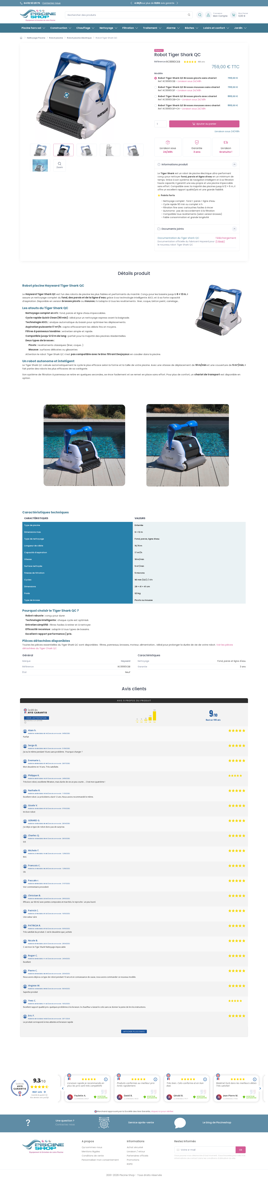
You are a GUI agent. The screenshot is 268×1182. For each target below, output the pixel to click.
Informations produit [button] (174, 164)
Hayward (125, 661)
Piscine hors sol (31, 28)
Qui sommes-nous (92, 1147)
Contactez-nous (51, 3)
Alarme (171, 28)
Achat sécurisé (135, 1147)
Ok (240, 1149)
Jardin (238, 28)
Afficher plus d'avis (134, 1031)
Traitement (150, 28)
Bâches (189, 28)
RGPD (130, 1164)
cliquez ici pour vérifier (162, 1111)
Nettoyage (106, 28)
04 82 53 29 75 (32, 3)
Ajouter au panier (206, 123)
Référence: (160, 61)
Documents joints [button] (172, 229)
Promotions (133, 1159)
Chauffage (83, 28)
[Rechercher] (189, 14)
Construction (58, 28)
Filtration (128, 28)
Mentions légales (91, 1151)
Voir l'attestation (37, 718)
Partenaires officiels (137, 1155)
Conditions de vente (93, 1155)
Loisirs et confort (214, 28)
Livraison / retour (136, 1151)
